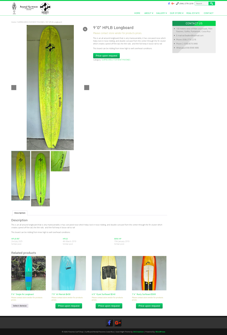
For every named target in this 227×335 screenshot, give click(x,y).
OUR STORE (176, 13)
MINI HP (117, 238)
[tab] (19, 212)
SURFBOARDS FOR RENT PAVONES (30, 22)
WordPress (160, 332)
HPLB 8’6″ (15, 238)
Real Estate (193, 13)
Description (19, 213)
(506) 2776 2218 (189, 39)
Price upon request (106, 55)
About (147, 13)
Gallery (160, 13)
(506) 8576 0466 (191, 43)
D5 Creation (138, 332)
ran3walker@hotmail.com (192, 35)
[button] (86, 87)
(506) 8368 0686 (192, 47)
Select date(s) (20, 305)
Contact (209, 13)
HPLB (65, 238)
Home (137, 13)
